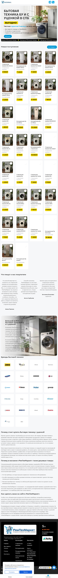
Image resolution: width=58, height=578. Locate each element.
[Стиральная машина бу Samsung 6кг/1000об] (50, 167)
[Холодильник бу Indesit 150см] (21, 58)
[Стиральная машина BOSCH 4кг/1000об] (21, 222)
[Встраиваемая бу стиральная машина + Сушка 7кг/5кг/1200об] (36, 140)
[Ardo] (7, 422)
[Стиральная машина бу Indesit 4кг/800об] (50, 140)
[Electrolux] (7, 399)
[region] (18, 568)
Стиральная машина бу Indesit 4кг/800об (50, 148)
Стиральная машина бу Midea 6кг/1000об (36, 93)
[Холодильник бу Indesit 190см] (7, 85)
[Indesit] (7, 388)
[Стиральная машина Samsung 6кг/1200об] (36, 195)
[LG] (50, 376)
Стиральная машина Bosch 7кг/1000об (6, 203)
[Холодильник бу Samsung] (50, 223)
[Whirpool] (21, 365)
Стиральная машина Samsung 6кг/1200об (36, 203)
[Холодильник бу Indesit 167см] (50, 58)
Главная (6, 543)
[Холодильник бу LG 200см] (21, 113)
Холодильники (20, 69)
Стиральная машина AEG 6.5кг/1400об (49, 203)
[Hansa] (21, 388)
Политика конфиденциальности (47, 568)
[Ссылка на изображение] (20, 529)
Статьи (6, 551)
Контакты (7, 554)
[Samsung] (7, 376)
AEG (22, 421)
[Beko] (21, 410)
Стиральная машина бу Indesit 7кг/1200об (36, 66)
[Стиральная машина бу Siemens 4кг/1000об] (7, 112)
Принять (26, 572)
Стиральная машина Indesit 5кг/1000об (6, 231)
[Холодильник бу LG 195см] (36, 113)
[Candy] (50, 399)
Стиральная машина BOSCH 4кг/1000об (20, 231)
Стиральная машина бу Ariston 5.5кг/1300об (7, 66)
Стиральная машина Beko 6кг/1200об (20, 203)
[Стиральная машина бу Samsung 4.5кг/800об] (7, 167)
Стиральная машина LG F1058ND (19, 93)
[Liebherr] (36, 376)
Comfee (36, 399)
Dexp (21, 399)
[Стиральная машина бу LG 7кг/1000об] (7, 140)
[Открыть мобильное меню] (56, 2)
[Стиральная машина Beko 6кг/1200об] (21, 195)
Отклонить (12, 572)
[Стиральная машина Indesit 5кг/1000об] (7, 222)
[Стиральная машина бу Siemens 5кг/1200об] (50, 84)
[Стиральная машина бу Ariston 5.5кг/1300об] (7, 57)
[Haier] (36, 388)
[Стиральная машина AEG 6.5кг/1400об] (50, 195)
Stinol (36, 364)
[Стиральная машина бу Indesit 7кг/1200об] (36, 57)
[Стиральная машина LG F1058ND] (21, 84)
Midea (22, 376)
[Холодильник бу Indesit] (21, 250)
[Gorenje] (50, 388)
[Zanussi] (7, 365)
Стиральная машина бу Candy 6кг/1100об (36, 176)
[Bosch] (7, 410)
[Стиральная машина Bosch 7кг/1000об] (7, 195)
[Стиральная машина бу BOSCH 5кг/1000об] (50, 112)
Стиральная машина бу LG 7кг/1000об (6, 148)
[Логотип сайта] (6, 2)
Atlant (36, 410)
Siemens (50, 364)
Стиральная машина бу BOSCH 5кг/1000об (50, 121)
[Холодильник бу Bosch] (7, 250)
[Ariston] (50, 410)
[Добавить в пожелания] (11, 53)
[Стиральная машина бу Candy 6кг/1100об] (36, 167)
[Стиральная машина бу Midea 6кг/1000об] (36, 84)
